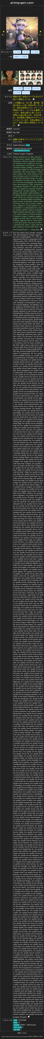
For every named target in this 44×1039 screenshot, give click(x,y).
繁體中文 (36, 1036)
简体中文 (31, 1036)
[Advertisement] (22, 11)
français (16, 1036)
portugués (12, 1036)
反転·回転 (36, 88)
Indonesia (25, 1036)
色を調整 (17, 92)
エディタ (26, 92)
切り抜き (27, 88)
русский (21, 1036)
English (3, 1036)
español (7, 1036)
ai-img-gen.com (22, 3)
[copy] (33, 99)
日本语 (41, 1036)
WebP (36, 52)
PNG (18, 52)
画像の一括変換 (20, 57)
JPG (27, 52)
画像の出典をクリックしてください (28, 139)
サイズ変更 (18, 88)
